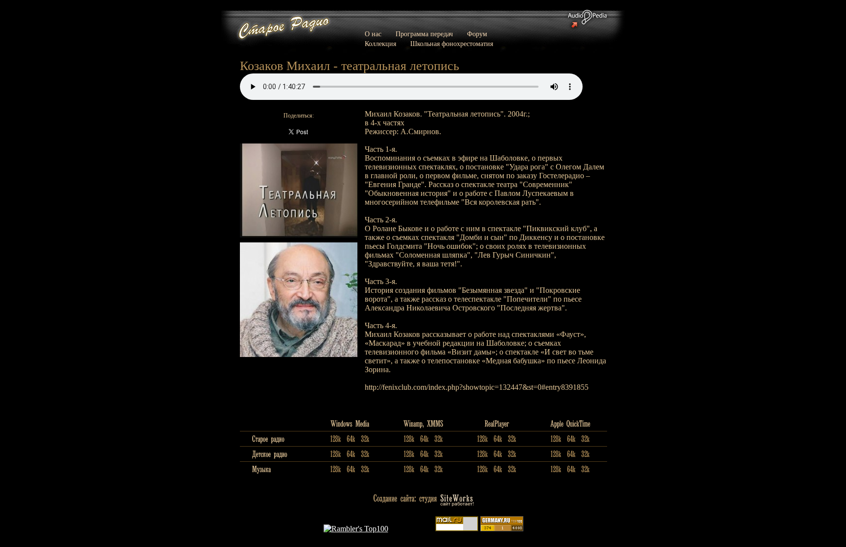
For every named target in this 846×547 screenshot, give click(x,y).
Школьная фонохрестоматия (451, 44)
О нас (373, 34)
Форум (477, 34)
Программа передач (424, 34)
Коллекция (380, 44)
